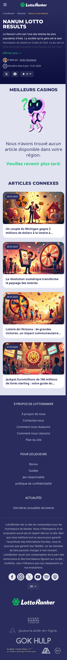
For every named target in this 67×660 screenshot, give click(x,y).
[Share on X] (6, 74)
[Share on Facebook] (15, 74)
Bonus (33, 464)
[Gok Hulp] (33, 641)
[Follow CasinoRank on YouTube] (37, 576)
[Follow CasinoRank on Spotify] (46, 576)
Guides (33, 471)
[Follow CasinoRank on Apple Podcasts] (55, 576)
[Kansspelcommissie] (33, 620)
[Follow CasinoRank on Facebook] (12, 576)
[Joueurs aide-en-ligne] (33, 630)
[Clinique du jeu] (21, 651)
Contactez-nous (33, 420)
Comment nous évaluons (33, 427)
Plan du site (33, 440)
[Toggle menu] (5, 4)
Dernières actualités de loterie (33, 508)
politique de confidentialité (33, 483)
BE (31, 586)
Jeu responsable (33, 477)
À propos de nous (34, 414)
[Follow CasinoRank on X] (29, 576)
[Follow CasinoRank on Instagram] (20, 576)
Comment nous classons (33, 433)
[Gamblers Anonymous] (46, 651)
